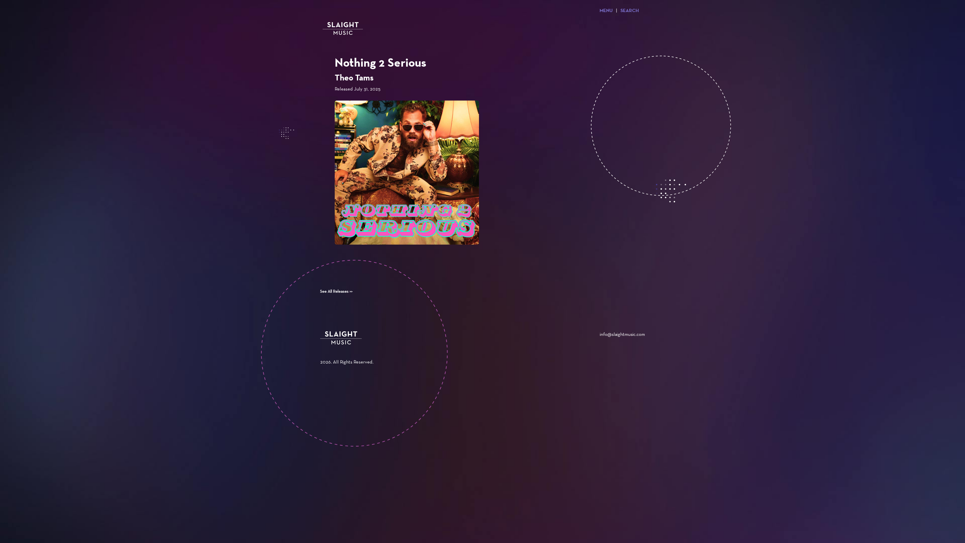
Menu (606, 11)
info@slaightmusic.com (622, 335)
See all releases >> (336, 291)
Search (629, 11)
